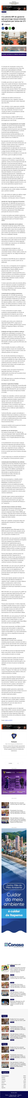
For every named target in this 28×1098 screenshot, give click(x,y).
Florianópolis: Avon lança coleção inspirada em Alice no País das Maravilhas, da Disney (17, 812)
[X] (6, 28)
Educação (12, 965)
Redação (8, 24)
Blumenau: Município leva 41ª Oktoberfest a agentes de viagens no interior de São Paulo (17, 1003)
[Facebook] (2, 28)
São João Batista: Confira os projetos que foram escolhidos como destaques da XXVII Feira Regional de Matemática (18, 820)
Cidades (3, 807)
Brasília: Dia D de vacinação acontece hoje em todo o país (17, 803)
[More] (21, 763)
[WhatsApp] (9, 28)
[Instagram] (14, 753)
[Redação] (2, 24)
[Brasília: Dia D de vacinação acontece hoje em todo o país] (5, 805)
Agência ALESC (8, 720)
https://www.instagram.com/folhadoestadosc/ (14, 743)
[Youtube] (16, 753)
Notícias (4, 11)
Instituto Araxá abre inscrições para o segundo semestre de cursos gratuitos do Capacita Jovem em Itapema (17, 969)
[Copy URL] (13, 28)
